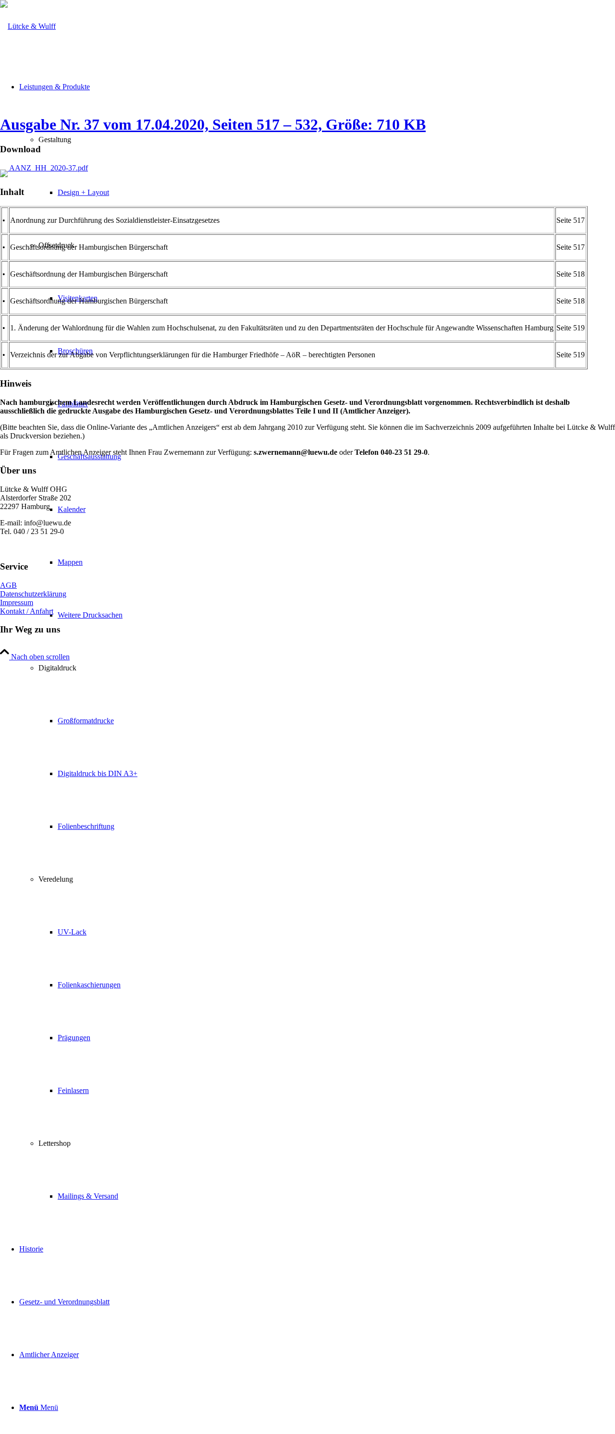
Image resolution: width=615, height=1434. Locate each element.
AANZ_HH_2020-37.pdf (48, 168)
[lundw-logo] (28, 26)
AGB (8, 585)
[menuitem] (317, 642)
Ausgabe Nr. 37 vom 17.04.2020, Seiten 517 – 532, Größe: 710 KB (213, 124)
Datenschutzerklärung (33, 594)
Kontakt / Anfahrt (26, 611)
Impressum (16, 602)
